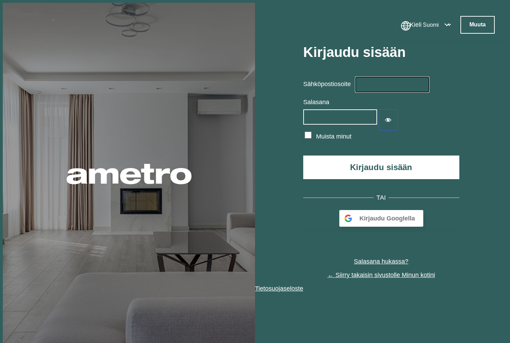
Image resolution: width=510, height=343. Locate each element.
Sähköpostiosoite (327, 84)
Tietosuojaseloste (279, 288)
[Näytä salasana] (388, 120)
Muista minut (333, 136)
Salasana (316, 102)
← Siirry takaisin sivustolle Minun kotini (381, 274)
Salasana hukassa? (381, 261)
